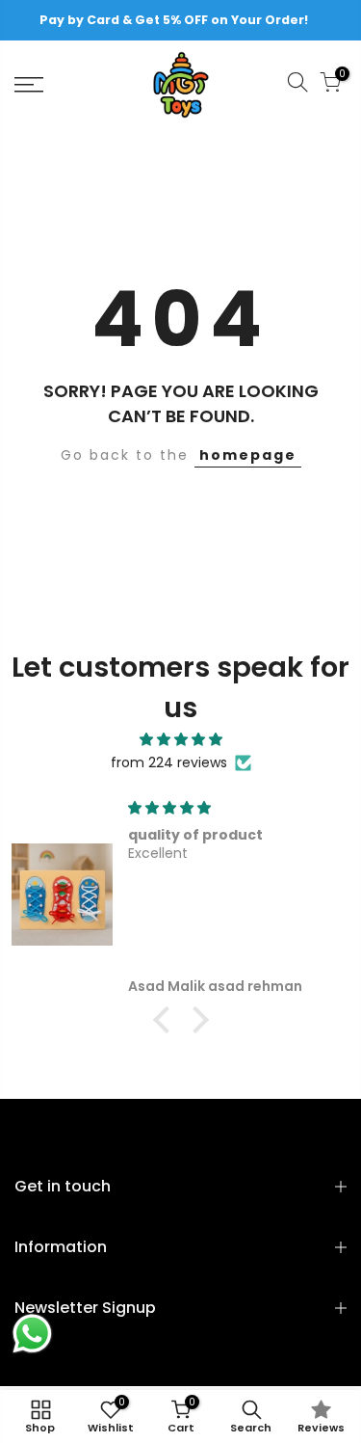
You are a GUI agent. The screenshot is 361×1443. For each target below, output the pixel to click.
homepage (248, 455)
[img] (180, 740)
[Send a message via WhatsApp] (32, 1333)
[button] (165, 1019)
